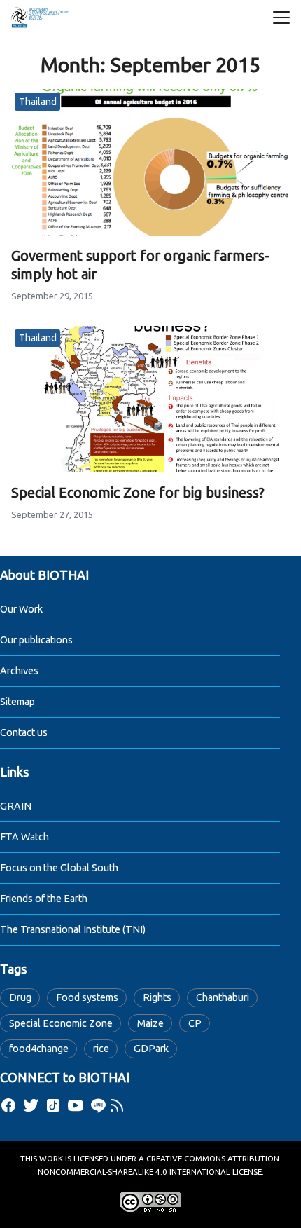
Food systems (87, 997)
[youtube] (75, 1105)
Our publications (36, 640)
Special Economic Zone (61, 1023)
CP (195, 1023)
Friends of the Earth (44, 898)
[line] (98, 1105)
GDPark (151, 1048)
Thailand (38, 101)
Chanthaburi (222, 997)
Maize (150, 1023)
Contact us (24, 732)
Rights (157, 997)
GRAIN (15, 806)
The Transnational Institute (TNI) (73, 929)
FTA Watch (24, 836)
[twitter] (30, 1105)
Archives (19, 670)
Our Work (21, 609)
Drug (20, 997)
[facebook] (8, 1105)
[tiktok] (53, 1105)
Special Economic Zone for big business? (138, 492)
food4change (39, 1048)
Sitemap (17, 701)
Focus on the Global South (59, 867)
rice (101, 1048)
